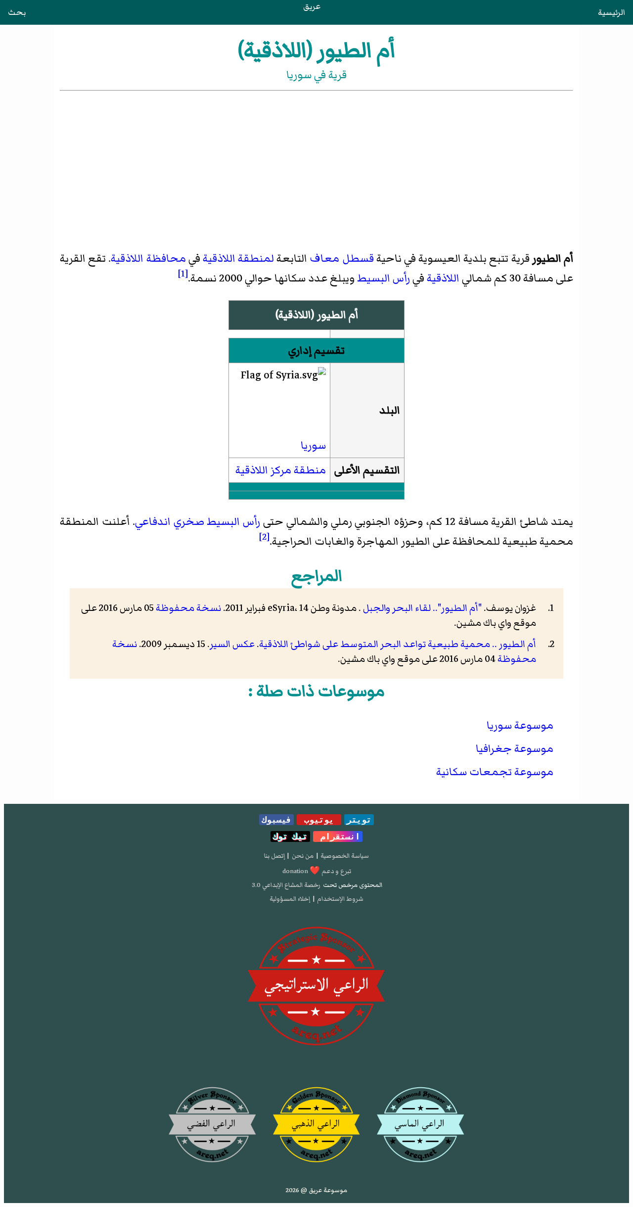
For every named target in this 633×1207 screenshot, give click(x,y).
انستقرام (338, 836)
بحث (17, 12)
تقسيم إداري (316, 350)
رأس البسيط (383, 278)
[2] (264, 537)
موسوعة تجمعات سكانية (494, 772)
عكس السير (232, 644)
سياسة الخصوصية (344, 856)
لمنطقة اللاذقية (238, 258)
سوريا (313, 445)
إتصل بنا (274, 856)
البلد (389, 410)
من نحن (303, 856)
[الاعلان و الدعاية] (316, 986)
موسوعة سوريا (520, 725)
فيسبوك (276, 820)
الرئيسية (611, 12)
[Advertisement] (316, 167)
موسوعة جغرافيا (514, 749)
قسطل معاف (341, 258)
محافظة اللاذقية (148, 258)
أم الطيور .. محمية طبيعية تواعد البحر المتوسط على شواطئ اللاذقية (397, 644)
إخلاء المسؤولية (290, 899)
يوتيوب (319, 820)
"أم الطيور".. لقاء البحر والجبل (421, 608)
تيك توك (290, 836)
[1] (183, 273)
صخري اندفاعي (169, 521)
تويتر (359, 820)
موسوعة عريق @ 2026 (316, 1190)
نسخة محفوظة (188, 608)
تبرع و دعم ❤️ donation (316, 871)
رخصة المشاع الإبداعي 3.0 (286, 885)
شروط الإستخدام (340, 899)
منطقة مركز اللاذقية (280, 470)
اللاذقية (443, 278)
